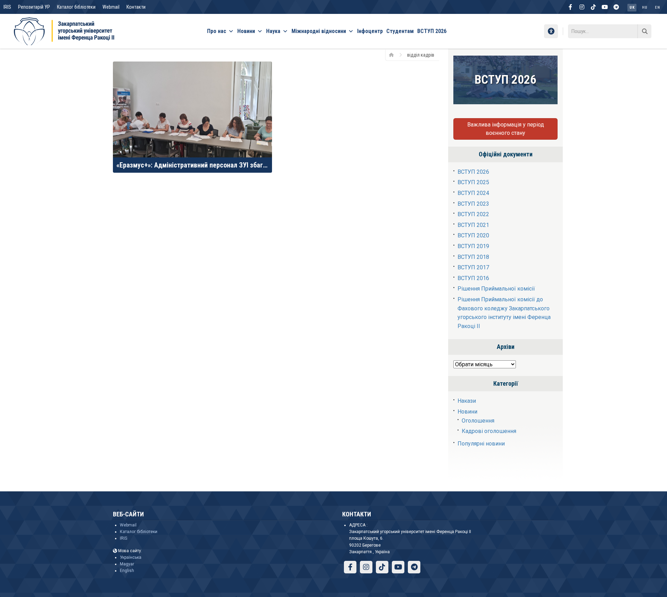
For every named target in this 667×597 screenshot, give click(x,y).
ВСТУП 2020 (473, 235)
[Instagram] (582, 7)
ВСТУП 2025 (473, 182)
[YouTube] (605, 7)
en (657, 7)
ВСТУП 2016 (473, 278)
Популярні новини (481, 443)
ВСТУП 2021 (473, 225)
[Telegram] (616, 7)
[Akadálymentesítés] (551, 31)
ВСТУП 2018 (473, 257)
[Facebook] (570, 7)
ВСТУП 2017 (473, 267)
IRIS (7, 7)
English (127, 570)
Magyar (127, 564)
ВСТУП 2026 (431, 31)
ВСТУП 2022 (473, 214)
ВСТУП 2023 (473, 204)
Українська (130, 557)
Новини (246, 31)
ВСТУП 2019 (473, 246)
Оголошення (478, 420)
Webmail (111, 7)
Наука (273, 31)
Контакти (136, 7)
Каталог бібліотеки (76, 7)
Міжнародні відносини (318, 31)
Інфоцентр (370, 31)
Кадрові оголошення (489, 431)
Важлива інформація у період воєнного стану (505, 128)
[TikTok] (593, 7)
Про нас (216, 31)
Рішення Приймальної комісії (496, 288)
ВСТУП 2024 (473, 193)
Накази (467, 401)
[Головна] (394, 54)
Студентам (400, 31)
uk (631, 7)
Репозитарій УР (34, 7)
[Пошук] (644, 31)
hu (644, 7)
